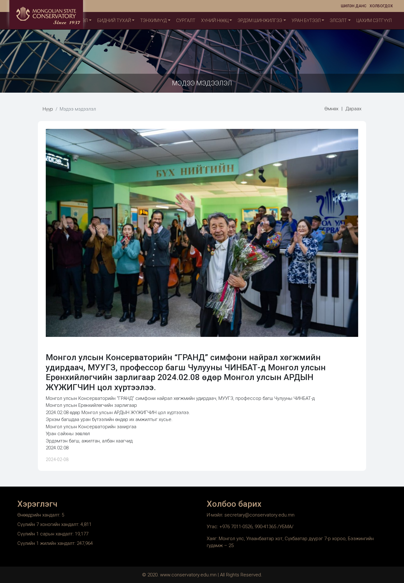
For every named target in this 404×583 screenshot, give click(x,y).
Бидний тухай (114, 20)
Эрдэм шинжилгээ (260, 20)
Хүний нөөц (215, 20)
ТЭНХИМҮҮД (153, 20)
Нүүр (48, 109)
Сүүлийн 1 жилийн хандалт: (47, 543)
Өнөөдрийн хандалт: (39, 515)
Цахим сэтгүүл (374, 20)
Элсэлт (338, 20)
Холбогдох (381, 6)
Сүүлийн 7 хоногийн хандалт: (48, 524)
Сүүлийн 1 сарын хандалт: (46, 534)
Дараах (353, 109)
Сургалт (185, 20)
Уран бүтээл (306, 20)
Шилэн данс (353, 6)
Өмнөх (331, 109)
